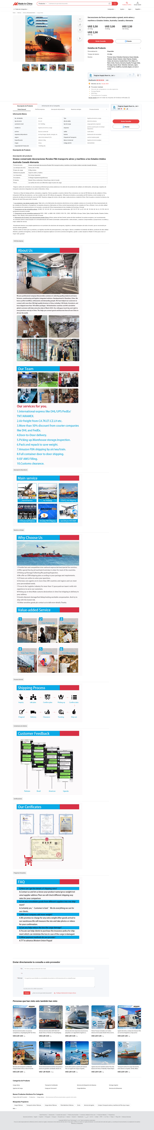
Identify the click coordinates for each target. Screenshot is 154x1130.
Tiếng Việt (117, 1117)
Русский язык (61, 1117)
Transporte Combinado (51, 1085)
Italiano (68, 1117)
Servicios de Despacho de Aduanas (86, 1085)
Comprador (111, 9)
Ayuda (122, 9)
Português (47, 1117)
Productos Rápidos (102, 1114)
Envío (78, 1105)
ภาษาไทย (106, 1117)
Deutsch (74, 1117)
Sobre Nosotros (43, 1114)
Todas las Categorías (21, 9)
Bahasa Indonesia (126, 1117)
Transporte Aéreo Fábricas (33, 1105)
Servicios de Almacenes (115, 1088)
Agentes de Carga (18, 1088)
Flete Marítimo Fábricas (67, 1105)
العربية (86, 1117)
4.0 (119, 109)
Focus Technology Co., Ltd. (73, 1120)
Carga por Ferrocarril (50, 1088)
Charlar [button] (129, 41)
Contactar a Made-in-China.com (88, 1114)
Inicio (14, 12)
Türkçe (112, 1117)
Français (54, 1117)
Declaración (52, 1114)
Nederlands (80, 1117)
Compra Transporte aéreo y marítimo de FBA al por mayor (114, 1105)
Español (41, 1117)
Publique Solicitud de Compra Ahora (65, 993)
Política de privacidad (73, 1114)
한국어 (91, 1117)
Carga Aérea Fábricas (51, 1105)
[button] (103, 109)
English (35, 1117)
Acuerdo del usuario (61, 1114)
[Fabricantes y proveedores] (22, 4)
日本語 (96, 1117)
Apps (129, 9)
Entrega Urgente (113, 1085)
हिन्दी (101, 1117)
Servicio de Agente (89, 1105)
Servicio (19, 12)
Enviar (27, 993)
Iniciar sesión (137, 5)
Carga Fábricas (18, 1105)
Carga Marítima (81, 1088)
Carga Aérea (40, 12)
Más (14, 1108)
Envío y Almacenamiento (29, 12)
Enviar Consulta (101, 41)
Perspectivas (111, 1114)
